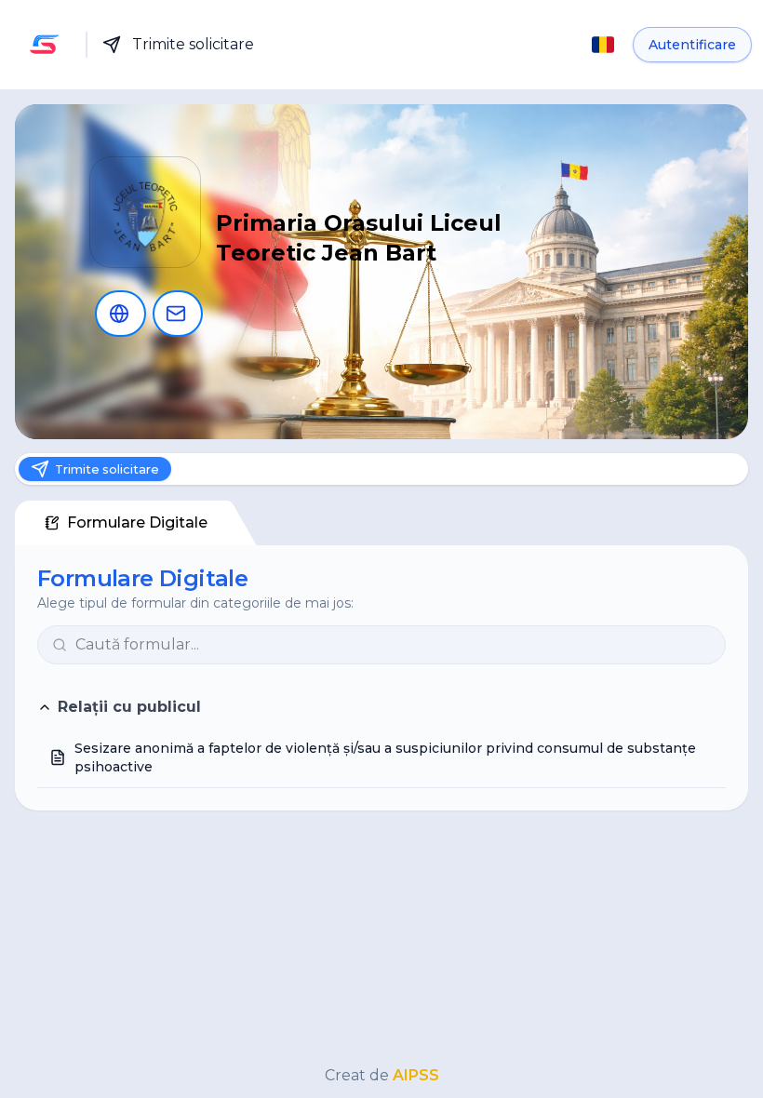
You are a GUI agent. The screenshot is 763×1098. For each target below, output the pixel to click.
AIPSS (416, 1075)
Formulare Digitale (137, 528)
